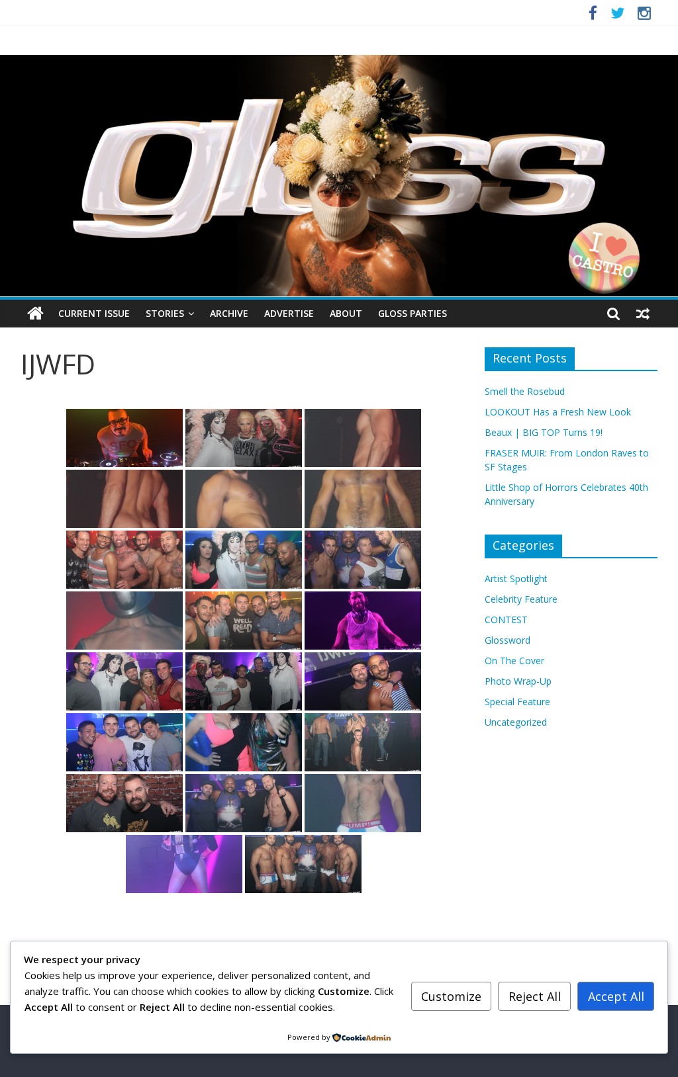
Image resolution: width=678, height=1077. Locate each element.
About (346, 313)
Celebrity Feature (521, 599)
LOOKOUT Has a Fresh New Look (558, 412)
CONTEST (506, 619)
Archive (229, 313)
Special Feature (517, 701)
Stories (165, 313)
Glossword (507, 640)
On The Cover (514, 660)
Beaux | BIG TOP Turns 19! (544, 432)
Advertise (289, 313)
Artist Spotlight (516, 578)
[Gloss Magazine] (339, 63)
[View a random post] (642, 313)
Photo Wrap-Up (518, 681)
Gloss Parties (412, 313)
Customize (451, 996)
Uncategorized (516, 722)
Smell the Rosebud (525, 391)
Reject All (534, 996)
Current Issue (94, 313)
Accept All (616, 996)
